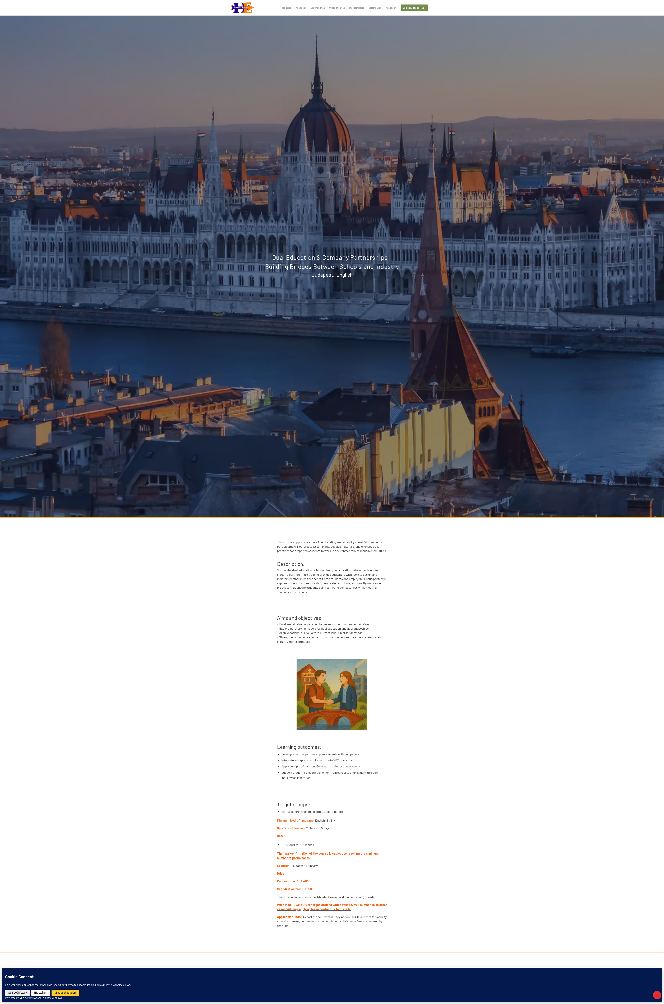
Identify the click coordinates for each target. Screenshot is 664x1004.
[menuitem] (286, 7)
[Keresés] (433, 7)
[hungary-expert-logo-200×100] (242, 7)
